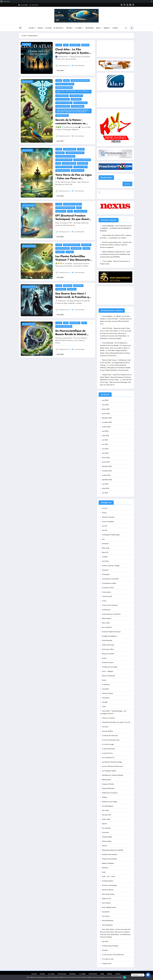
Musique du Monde (108, 784)
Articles (40, 28)
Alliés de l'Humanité (69, 149)
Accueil (31, 28)
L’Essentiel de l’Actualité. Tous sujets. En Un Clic (116, 722)
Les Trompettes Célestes (109, 771)
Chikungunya (106, 574)
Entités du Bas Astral (108, 645)
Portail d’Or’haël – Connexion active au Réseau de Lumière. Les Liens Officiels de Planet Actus (116, 321)
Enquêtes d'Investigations (64, 160)
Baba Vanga (60, 152)
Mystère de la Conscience (64, 103)
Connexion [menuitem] (7, 1)
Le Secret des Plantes (63, 99)
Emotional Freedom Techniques (65, 156)
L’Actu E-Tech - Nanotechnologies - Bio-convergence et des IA (73, 91)
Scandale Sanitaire (107, 881)
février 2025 (106, 458)
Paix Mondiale (106, 828)
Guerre (104, 680)
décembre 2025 (107, 418)
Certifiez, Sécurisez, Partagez (111, 566)
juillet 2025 (105, 436)
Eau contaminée (107, 627)
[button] (148, 975)
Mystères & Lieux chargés (109, 802)
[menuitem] (1, 1)
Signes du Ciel (106, 898)
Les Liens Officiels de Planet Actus (112, 766)
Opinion (104, 824)
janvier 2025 (106, 462)
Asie (103, 539)
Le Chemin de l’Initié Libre (110, 736)
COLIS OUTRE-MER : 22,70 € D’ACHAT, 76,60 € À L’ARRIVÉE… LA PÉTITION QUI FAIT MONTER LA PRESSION (115, 228)
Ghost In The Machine (108, 676)
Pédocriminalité (106, 841)
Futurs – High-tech (107, 671)
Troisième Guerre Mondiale (110, 946)
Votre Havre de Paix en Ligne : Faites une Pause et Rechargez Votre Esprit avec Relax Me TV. (73, 176)
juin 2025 (105, 440)
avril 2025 (105, 449)
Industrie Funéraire (107, 693)
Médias (106, 28)
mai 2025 (105, 444)
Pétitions (104, 846)
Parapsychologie (107, 837)
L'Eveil (65, 45)
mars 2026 (105, 405)
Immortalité (67, 285)
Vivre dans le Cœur (62, 115)
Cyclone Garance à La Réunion (111, 614)
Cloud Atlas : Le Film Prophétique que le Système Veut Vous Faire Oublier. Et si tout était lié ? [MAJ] (73, 51)
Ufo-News (69, 28)
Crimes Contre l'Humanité (109, 605)
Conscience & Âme (108, 588)
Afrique (66, 80)
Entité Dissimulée (107, 640)
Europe (104, 658)
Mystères (86, 248)
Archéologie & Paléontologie (80, 80)
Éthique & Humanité (108, 654)
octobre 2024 (106, 475)
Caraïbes (104, 557)
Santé (98, 28)
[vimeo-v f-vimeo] (127, 5)
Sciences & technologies (64, 326)
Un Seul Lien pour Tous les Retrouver (113, 955)
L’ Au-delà (78, 28)
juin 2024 (105, 493)
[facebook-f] (122, 5)
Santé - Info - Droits (80, 103)
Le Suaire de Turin (107, 753)
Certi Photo (105, 561)
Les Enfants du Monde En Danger (112, 762)
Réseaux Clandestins (108, 863)
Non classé (105, 810)
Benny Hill (105, 552)
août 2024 (105, 484)
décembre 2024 (107, 466)
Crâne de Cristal (107, 596)
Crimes (104, 601)
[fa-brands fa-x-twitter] (124, 5)
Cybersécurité (106, 610)
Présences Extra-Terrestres (109, 859)
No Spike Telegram (107, 806)
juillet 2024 (105, 488)
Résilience (85, 45)
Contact (115, 28)
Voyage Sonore (106, 963)
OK (124, 977)
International (86, 245)
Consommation (106, 592)
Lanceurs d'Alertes (62, 95)
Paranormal (60, 252)
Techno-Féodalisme (77, 106)
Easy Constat (106, 623)
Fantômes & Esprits (107, 662)
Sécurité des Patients (63, 106)
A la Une (59, 45)
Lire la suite (60, 70)
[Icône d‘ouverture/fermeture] (20, 28)
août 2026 (105, 400)
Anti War (80, 149)
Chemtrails (105, 570)
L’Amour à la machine (108, 718)
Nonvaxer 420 (106, 815)
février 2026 (106, 409)
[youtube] (130, 5)
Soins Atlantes (106, 903)
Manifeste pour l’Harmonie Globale (112, 775)
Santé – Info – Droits (108, 876)
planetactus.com (64, 65)
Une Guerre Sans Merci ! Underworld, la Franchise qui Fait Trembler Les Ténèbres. (73, 295)
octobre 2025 (106, 427)
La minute (48, 28)
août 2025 (105, 431)
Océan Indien (106, 819)
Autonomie (105, 544)
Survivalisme (105, 916)
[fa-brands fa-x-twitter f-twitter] (133, 5)
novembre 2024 (107, 471)
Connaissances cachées (109, 583)
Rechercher (106, 177)
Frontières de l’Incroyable (64, 87)
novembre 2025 (107, 422)
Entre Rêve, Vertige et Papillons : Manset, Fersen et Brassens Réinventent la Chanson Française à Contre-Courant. (115, 353)
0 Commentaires (79, 65)
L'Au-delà (104, 702)
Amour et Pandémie (108, 522)
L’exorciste (105, 727)
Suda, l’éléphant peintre (109, 907)
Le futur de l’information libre (110, 740)
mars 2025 (105, 453)
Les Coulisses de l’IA (108, 758)
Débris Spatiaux (106, 618)
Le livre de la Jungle (76, 95)
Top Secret (105, 941)
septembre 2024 (107, 480)
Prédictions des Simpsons (109, 854)
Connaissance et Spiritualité (65, 84)
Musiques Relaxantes (108, 788)
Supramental (105, 912)
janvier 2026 (106, 414)
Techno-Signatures (107, 925)
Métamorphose (75, 45)
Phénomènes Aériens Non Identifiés (112, 850)
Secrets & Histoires (107, 890)
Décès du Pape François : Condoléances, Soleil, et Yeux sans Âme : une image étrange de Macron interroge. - (115, 362)
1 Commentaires (79, 136)
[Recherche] (126, 28)
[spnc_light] (132, 28)
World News (89, 28)
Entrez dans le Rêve (108, 649)
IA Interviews (58, 28)
